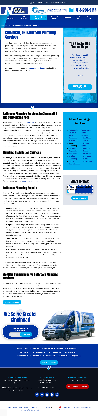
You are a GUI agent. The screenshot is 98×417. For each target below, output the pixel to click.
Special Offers (77, 380)
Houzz (52, 394)
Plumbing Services (15, 25)
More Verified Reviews (79, 87)
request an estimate (36, 68)
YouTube (47, 394)
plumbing (30, 122)
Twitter (42, 394)
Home (3, 25)
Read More (63, 2)
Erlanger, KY (74, 348)
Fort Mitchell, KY (38, 352)
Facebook (37, 394)
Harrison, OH (50, 356)
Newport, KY (76, 356)
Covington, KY (47, 348)
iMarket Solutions (68, 407)
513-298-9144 (86, 10)
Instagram (57, 394)
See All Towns (49, 362)
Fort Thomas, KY (54, 352)
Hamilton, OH (37, 356)
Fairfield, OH (24, 352)
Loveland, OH (63, 356)
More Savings (79, 198)
